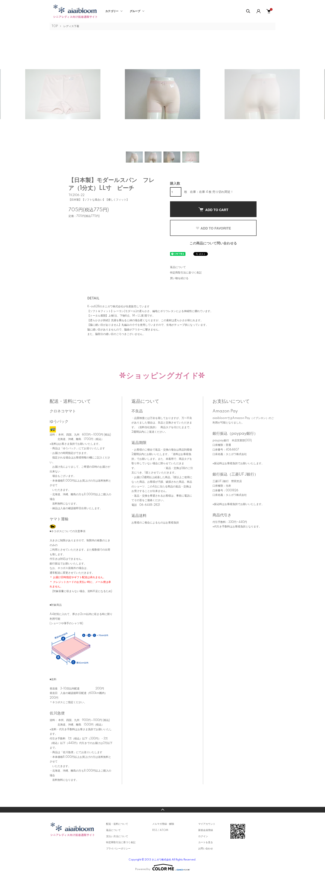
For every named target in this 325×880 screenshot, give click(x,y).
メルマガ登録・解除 (163, 824)
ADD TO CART (216, 209)
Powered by (142, 869)
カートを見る (205, 842)
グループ (135, 11)
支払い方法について (117, 836)
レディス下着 (71, 26)
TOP (55, 26)
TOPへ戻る (162, 810)
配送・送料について (117, 824)
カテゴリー (111, 11)
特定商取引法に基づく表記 (186, 272)
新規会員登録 (205, 830)
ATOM (164, 830)
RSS (154, 830)
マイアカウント (206, 824)
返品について (178, 267)
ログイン (203, 836)
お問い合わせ (205, 848)
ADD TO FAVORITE (215, 228)
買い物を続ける (179, 278)
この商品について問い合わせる (213, 243)
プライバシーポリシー (118, 848)
